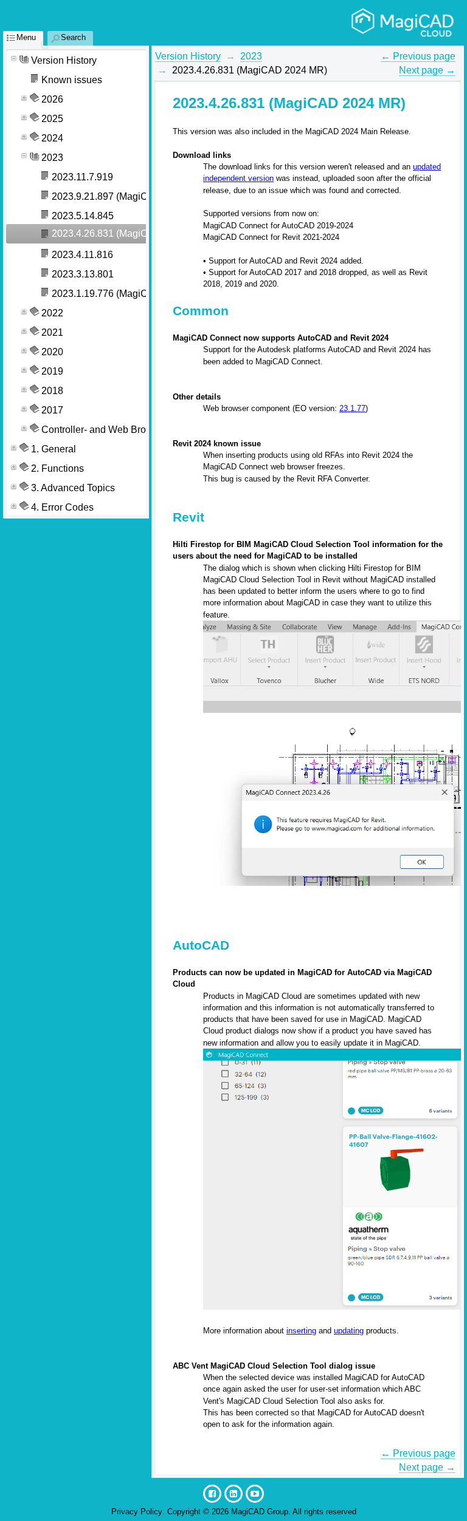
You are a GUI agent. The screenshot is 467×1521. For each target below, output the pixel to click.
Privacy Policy (136, 1511)
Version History (188, 56)
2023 (251, 56)
